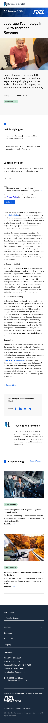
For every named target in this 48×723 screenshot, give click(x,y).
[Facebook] (15, 408)
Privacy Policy (12, 197)
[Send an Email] (25, 409)
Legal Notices (9, 708)
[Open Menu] (43, 4)
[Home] (14, 4)
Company (7, 645)
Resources (8, 633)
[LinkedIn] (20, 408)
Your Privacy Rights (23, 708)
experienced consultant (15, 360)
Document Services (11, 639)
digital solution (13, 215)
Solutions (7, 627)
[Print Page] (30, 408)
